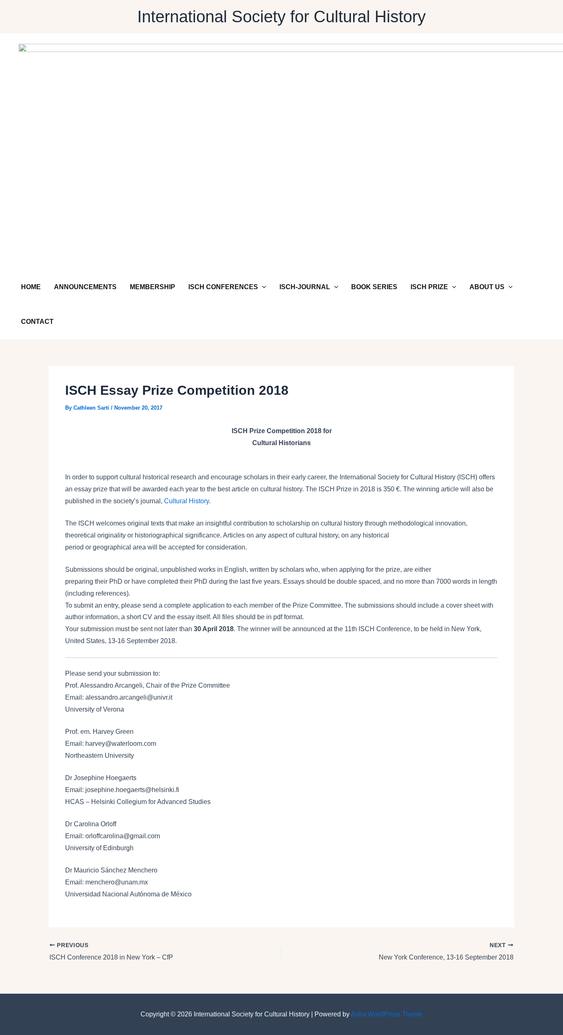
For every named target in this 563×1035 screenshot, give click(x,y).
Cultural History (186, 501)
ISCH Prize (429, 286)
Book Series (374, 286)
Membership (152, 286)
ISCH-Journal (304, 286)
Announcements (85, 286)
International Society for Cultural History (281, 16)
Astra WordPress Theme (386, 1014)
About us (486, 286)
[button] (262, 287)
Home (31, 286)
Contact (37, 321)
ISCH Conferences (223, 286)
